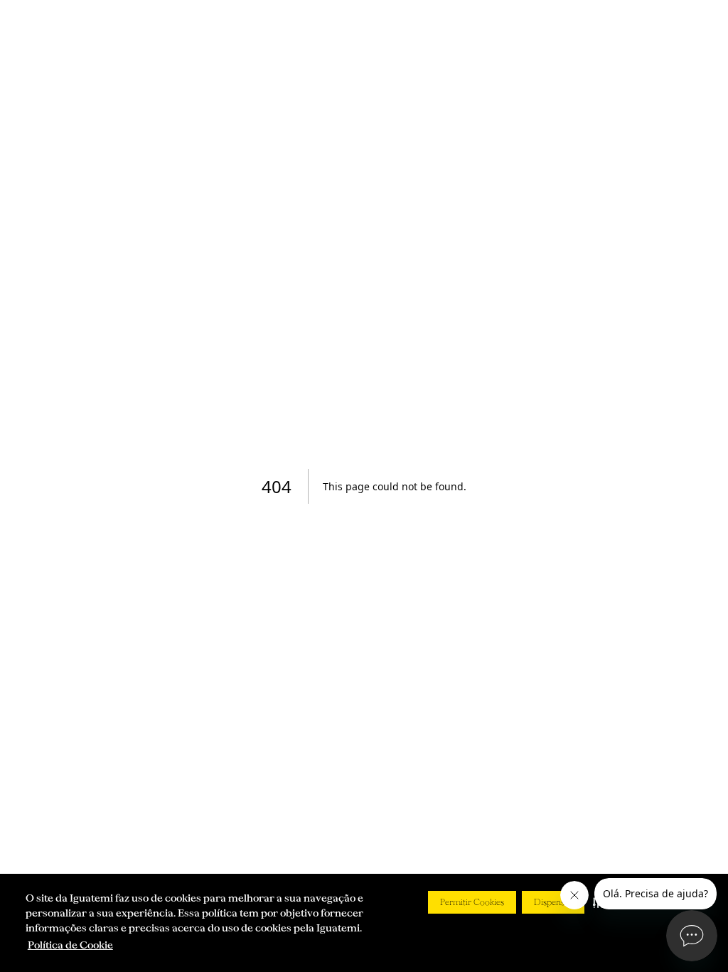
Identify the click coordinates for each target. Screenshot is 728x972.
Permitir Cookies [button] (472, 902)
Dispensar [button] (553, 902)
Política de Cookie (70, 945)
